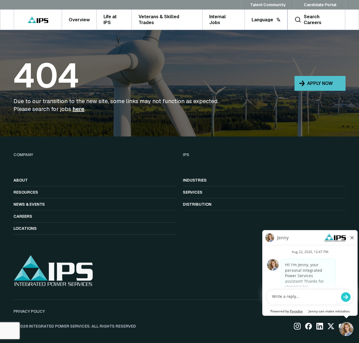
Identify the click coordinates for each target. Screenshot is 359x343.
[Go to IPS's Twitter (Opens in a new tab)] (331, 326)
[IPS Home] (38, 20)
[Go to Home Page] (53, 270)
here (78, 109)
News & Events (29, 204)
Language (262, 20)
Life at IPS (110, 20)
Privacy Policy (29, 311)
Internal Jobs (217, 20)
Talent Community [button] (268, 4)
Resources (25, 192)
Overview (79, 20)
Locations (25, 228)
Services (192, 192)
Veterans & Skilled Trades (159, 20)
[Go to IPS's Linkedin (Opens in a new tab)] (319, 326)
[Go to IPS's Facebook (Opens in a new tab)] (308, 326)
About (20, 180)
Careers (22, 216)
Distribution (197, 204)
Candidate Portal (320, 4)
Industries (195, 180)
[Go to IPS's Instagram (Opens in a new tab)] (297, 326)
